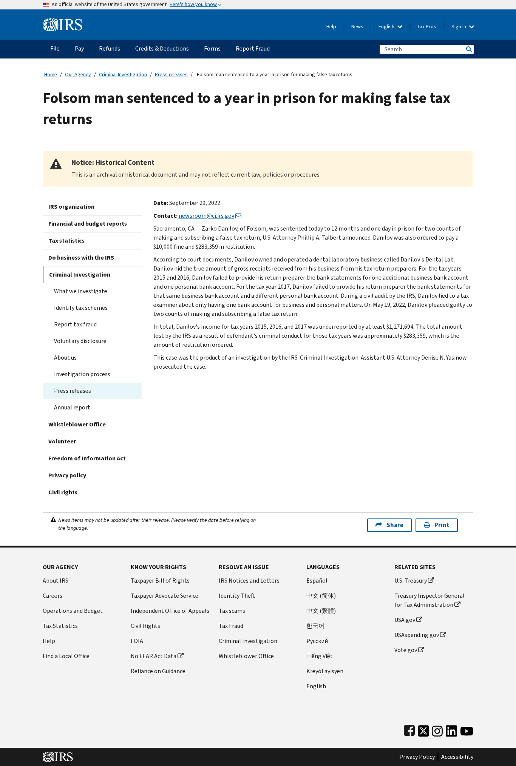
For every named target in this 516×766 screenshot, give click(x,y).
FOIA (137, 641)
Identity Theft (237, 596)
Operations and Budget (73, 611)
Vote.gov (405, 650)
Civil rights (62, 492)
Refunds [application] (109, 48)
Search (468, 49)
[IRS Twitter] (423, 729)
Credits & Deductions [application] (162, 48)
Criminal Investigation (123, 74)
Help (331, 26)
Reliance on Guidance (158, 671)
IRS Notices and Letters (249, 580)
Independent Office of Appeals (170, 611)
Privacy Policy (417, 757)
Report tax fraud (75, 324)
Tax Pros (426, 26)
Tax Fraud (231, 626)
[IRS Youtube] (466, 729)
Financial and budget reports (87, 224)
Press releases (171, 74)
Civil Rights (145, 626)
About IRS (55, 580)
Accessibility (457, 757)
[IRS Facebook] (409, 729)
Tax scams (232, 611)
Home (50, 74)
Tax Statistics (60, 626)
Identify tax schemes (81, 308)
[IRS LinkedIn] (451, 729)
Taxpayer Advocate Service (164, 596)
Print (442, 525)
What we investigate (80, 291)
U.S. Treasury (410, 580)
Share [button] (394, 525)
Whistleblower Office (77, 424)
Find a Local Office (66, 656)
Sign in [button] (459, 26)
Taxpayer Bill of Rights (160, 580)
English (387, 26)
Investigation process (82, 374)
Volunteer (62, 441)
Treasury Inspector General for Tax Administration (429, 600)
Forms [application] (212, 48)
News (357, 26)
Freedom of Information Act (87, 458)
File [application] (55, 48)
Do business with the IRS (81, 257)
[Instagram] (437, 729)
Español (317, 580)
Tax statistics (66, 241)
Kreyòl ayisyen (324, 671)
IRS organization (71, 207)
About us (65, 357)
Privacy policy (67, 475)
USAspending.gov (416, 635)
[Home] (62, 21)
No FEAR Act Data (153, 656)
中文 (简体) (321, 596)
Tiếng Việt (319, 656)
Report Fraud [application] (253, 48)
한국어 (315, 626)
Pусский (317, 641)
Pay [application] (79, 48)
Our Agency (78, 74)
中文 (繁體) (321, 611)
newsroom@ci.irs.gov (206, 216)
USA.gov (404, 620)
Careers (52, 596)
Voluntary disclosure (80, 341)
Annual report (72, 407)
